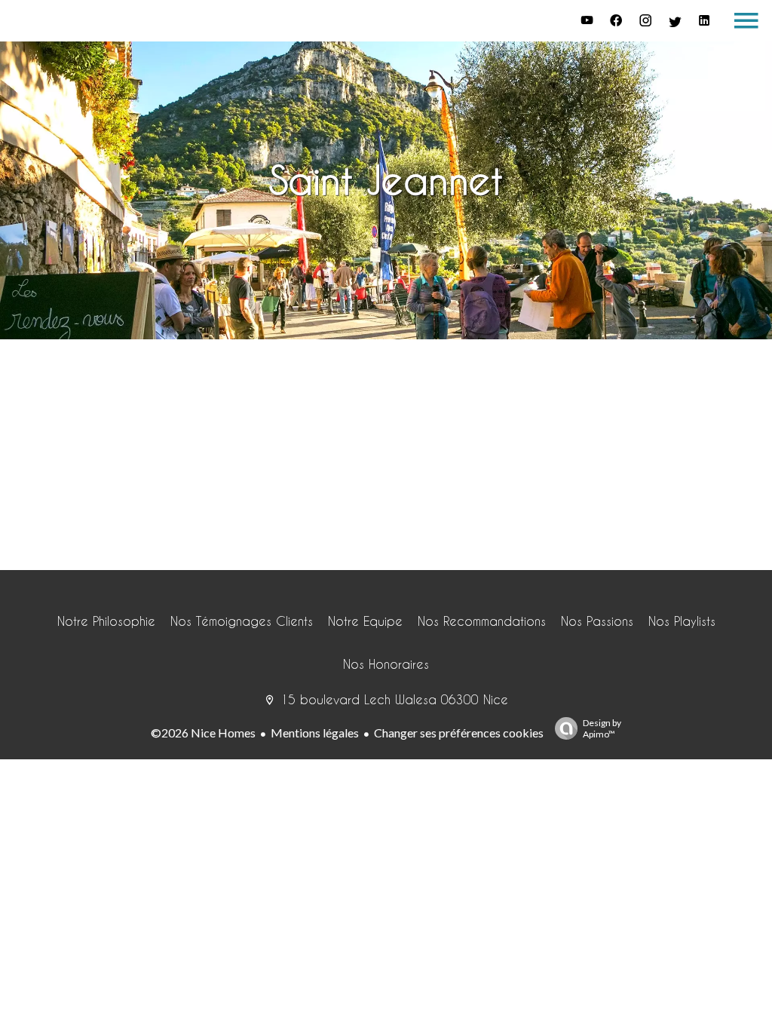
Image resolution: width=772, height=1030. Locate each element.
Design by (602, 728)
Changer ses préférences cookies (459, 732)
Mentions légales (315, 732)
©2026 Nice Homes (203, 732)
